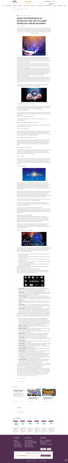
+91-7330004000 (47, 1)
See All (55, 386)
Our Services (28, 437)
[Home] (12, 7)
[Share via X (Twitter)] (19, 378)
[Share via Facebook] (17, 378)
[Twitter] (35, 460)
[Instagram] (31, 460)
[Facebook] (30, 460)
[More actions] (50, 15)
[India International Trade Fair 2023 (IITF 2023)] (34, 392)
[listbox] (53, 1)
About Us (16, 440)
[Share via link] (24, 378)
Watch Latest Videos (18, 446)
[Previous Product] (11, 423)
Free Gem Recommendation (30, 441)
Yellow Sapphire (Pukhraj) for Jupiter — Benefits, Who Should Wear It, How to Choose (18, 391)
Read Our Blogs (17, 445)
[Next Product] (56, 423)
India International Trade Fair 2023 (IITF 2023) (33, 398)
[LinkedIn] (33, 460)
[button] (53, 1)
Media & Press (17, 442)
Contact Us (16, 441)
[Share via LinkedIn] (21, 378)
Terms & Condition (18, 444)
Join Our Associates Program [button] (31, 442)
